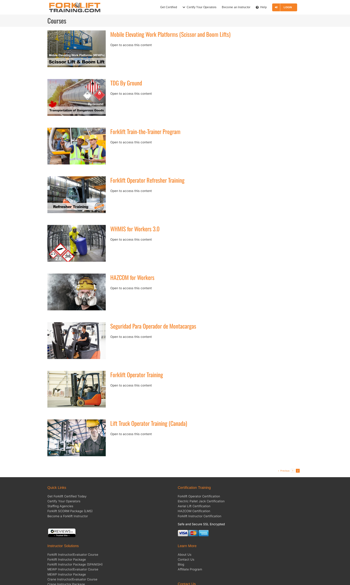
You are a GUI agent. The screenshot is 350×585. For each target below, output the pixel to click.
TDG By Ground (126, 82)
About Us (184, 554)
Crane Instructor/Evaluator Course (72, 579)
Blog (181, 564)
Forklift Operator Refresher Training (147, 180)
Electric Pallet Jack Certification (201, 501)
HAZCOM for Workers (132, 277)
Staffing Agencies (60, 506)
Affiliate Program (190, 569)
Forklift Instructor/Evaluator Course (72, 554)
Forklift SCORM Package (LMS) (70, 511)
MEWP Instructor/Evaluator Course (72, 569)
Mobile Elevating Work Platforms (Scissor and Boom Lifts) (170, 34)
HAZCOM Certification (194, 511)
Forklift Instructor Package (66, 559)
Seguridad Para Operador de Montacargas (153, 326)
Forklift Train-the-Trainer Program (145, 131)
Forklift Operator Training (136, 374)
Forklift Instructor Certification (199, 516)
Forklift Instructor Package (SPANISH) (75, 564)
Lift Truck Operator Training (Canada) (148, 423)
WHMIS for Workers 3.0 (135, 228)
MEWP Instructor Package (66, 574)
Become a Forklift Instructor (67, 516)
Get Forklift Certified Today (67, 496)
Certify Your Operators (63, 501)
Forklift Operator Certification (199, 496)
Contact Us (186, 559)
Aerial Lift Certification (194, 506)
